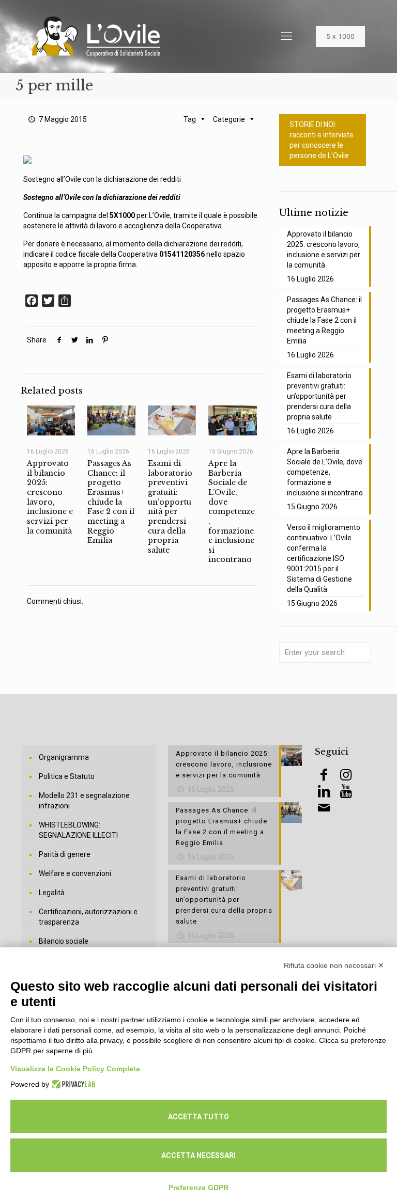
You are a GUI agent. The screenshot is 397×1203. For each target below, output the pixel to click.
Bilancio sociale (63, 941)
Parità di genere (64, 854)
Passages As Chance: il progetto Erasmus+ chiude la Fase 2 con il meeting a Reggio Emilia (110, 502)
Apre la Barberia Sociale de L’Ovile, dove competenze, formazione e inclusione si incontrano (231, 511)
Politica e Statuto (67, 776)
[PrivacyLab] (72, 1084)
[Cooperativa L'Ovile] (96, 36)
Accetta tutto (198, 1117)
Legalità (52, 892)
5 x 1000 (340, 36)
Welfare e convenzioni (75, 873)
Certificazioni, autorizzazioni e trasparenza (88, 917)
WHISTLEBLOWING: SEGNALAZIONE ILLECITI (78, 830)
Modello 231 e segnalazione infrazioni (84, 800)
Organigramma (64, 757)
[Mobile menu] (286, 36)
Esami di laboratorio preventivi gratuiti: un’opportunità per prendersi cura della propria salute (170, 506)
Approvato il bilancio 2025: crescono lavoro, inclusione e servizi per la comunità (50, 497)
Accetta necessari (198, 1155)
